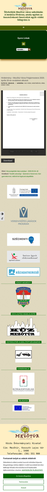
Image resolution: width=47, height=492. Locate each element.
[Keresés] (29, 49)
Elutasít (23, 488)
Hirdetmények (36, 83)
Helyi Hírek (27, 83)
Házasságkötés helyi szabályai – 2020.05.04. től (22, 171)
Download (7, 160)
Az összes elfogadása (23, 476)
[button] (23, 27)
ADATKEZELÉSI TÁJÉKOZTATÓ (32, 470)
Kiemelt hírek (5, 85)
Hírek (43, 83)
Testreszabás (23, 482)
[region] (23, 473)
